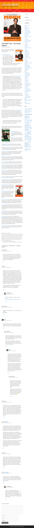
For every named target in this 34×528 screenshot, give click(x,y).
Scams (26, 71)
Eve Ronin (26, 35)
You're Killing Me (27, 103)
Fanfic (26, 37)
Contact (19, 11)
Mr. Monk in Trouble (5, 170)
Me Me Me (26, 55)
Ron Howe (6, 421)
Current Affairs (27, 30)
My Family (26, 64)
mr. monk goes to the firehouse (12, 236)
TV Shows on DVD (28, 96)
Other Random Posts (28, 67)
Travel (26, 92)
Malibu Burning (27, 54)
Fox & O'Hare (27, 120)
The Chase (26, 77)
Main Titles (26, 52)
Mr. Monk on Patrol (17, 76)
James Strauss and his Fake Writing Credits (9, 241)
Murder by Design (28, 57)
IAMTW (26, 46)
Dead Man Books (27, 31)
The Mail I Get (27, 82)
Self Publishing (27, 74)
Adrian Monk (26, 108)
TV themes (29, 146)
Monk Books (27, 56)
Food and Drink (27, 41)
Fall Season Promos (28, 36)
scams (29, 132)
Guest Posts (27, 45)
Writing (26, 102)
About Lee (10, 9)
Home (4, 9)
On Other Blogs (27, 66)
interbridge (22, 526)
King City (26, 50)
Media (29, 9)
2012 (9, 191)
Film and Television (28, 40)
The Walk (26, 87)
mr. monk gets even (11, 235)
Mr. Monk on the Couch (5, 184)
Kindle (26, 49)
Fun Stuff (26, 42)
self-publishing (27, 135)
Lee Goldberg (10, 4)
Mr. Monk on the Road (16, 110)
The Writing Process (28, 90)
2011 (10, 179)
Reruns (26, 70)
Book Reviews (27, 25)
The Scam (26, 86)
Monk (26, 128)
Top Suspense (27, 91)
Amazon (30, 108)
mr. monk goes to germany (18, 235)
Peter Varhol (6, 472)
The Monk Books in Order (7, 240)
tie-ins (25, 141)
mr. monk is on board (8, 238)
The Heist (26, 79)
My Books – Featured (28, 62)
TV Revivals (27, 95)
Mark (5, 319)
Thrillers (30, 139)
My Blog (14, 11)
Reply (3, 261)
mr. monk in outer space (7, 237)
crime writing (28, 114)
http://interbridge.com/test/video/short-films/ (12, 299)
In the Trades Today (28, 47)
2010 (11, 176)
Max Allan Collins (28, 126)
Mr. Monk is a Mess (5, 199)
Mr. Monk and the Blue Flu (6, 144)
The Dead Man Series (29, 137)
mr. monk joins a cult (14, 238)
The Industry (27, 80)
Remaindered (27, 69)
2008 (12, 156)
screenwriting (28, 134)
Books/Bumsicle (27, 27)
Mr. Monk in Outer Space (6, 151)
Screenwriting (27, 72)
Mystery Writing (27, 65)
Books (26, 26)
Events (23, 9)
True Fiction (27, 141)
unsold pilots (29, 149)
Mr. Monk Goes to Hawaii (15, 137)
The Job (26, 81)
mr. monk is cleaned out (14, 237)
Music (26, 59)
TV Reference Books (27, 144)
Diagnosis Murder (28, 32)
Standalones (27, 136)
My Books (17, 9)
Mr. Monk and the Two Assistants (7, 147)
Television (26, 76)
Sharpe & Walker (27, 75)
